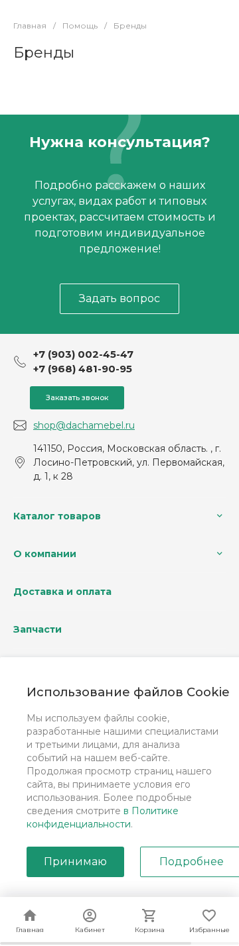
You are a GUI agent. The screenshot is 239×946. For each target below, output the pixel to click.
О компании (44, 554)
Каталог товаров (57, 516)
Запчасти (37, 629)
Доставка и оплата (62, 592)
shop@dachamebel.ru (84, 425)
